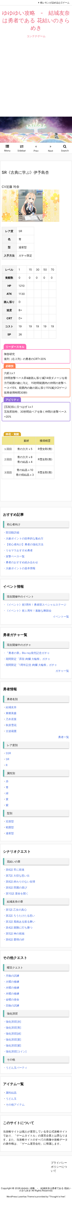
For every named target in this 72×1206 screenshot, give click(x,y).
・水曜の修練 (11, 987)
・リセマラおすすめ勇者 (18, 550)
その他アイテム (15, 1104)
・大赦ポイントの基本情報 (19, 568)
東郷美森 (11, 713)
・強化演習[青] (12, 1027)
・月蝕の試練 (11, 975)
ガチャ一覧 (62, 670)
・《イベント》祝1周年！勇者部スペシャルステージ (34, 604)
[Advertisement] (36, 80)
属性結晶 (11, 1092)
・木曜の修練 (11, 993)
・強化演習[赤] (12, 1021)
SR (7, 759)
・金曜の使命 (11, 999)
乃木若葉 (11, 719)
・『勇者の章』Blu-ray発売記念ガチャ (26, 652)
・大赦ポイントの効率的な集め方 (23, 538)
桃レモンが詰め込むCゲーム (55, 2)
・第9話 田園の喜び (15, 887)
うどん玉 (11, 1098)
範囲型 (10, 827)
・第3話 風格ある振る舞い (19, 921)
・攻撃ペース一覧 (14, 556)
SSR (8, 753)
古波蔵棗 (11, 731)
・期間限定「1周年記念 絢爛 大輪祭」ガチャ (30, 664)
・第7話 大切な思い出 (16, 875)
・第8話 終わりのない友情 (19, 881)
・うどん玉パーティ (15, 1067)
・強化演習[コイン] (14, 1051)
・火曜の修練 (11, 981)
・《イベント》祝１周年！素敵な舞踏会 (27, 610)
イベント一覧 (61, 616)
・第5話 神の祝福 (13, 933)
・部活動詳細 (11, 532)
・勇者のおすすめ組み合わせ (20, 562)
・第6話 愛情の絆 (13, 939)
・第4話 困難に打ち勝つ (17, 927)
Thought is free (57, 1196)
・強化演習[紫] (12, 1045)
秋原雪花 (11, 725)
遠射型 (10, 833)
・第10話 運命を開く (15, 893)
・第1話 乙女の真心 (15, 909)
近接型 (10, 821)
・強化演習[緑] (12, 1033)
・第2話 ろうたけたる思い (19, 915)
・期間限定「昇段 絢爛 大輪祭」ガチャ (26, 658)
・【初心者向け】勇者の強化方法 (23, 544)
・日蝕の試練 (11, 1005)
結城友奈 (11, 707)
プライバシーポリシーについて (59, 1166)
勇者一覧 (63, 737)
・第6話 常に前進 (13, 869)
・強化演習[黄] (12, 1039)
